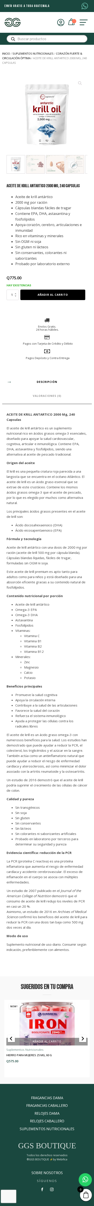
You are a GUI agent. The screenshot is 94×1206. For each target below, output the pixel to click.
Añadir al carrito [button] (47, 1041)
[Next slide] (82, 1038)
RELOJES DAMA (47, 1113)
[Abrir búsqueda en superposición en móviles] (47, 39)
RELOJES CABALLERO (47, 1121)
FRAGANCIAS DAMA (47, 1097)
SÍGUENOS (47, 1180)
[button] (80, 83)
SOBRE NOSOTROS (47, 1172)
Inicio (6, 53)
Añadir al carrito (53, 295)
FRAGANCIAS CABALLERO (47, 1105)
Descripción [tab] (47, 382)
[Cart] (72, 22)
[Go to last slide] (11, 1038)
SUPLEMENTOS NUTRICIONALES (47, 1129)
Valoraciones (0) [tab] (47, 396)
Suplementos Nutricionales (33, 53)
